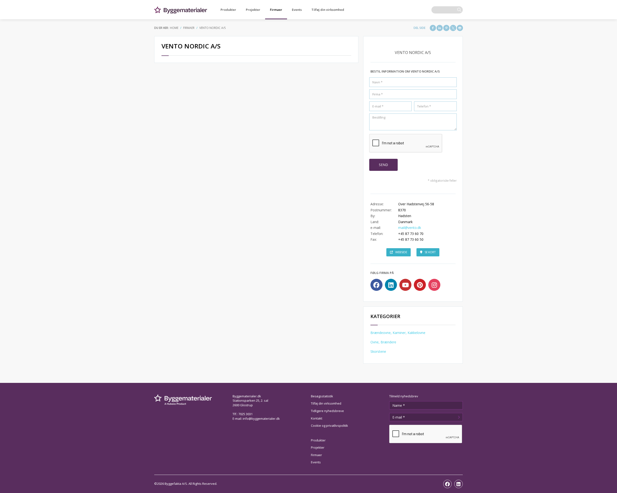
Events (297, 9)
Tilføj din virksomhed (327, 9)
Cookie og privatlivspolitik (329, 425)
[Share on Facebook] (433, 28)
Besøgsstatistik (322, 396)
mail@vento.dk (409, 227)
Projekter (253, 9)
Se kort (430, 252)
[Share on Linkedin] (439, 28)
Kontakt (316, 418)
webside (401, 252)
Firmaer (276, 9)
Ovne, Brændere (383, 342)
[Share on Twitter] (453, 28)
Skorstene (378, 351)
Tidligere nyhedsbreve (327, 411)
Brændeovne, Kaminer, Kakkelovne (397, 332)
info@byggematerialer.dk (261, 418)
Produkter (228, 9)
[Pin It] (446, 28)
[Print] (460, 28)
